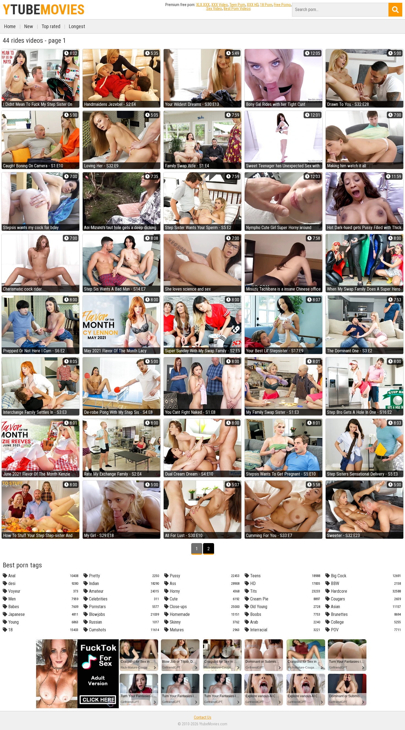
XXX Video (219, 4)
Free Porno (282, 4)
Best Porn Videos (237, 8)
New (28, 26)
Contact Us (202, 717)
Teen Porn (237, 4)
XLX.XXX (203, 4)
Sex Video (214, 8)
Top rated (51, 26)
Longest (77, 26)
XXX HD (252, 4)
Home (10, 26)
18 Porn (266, 4)
